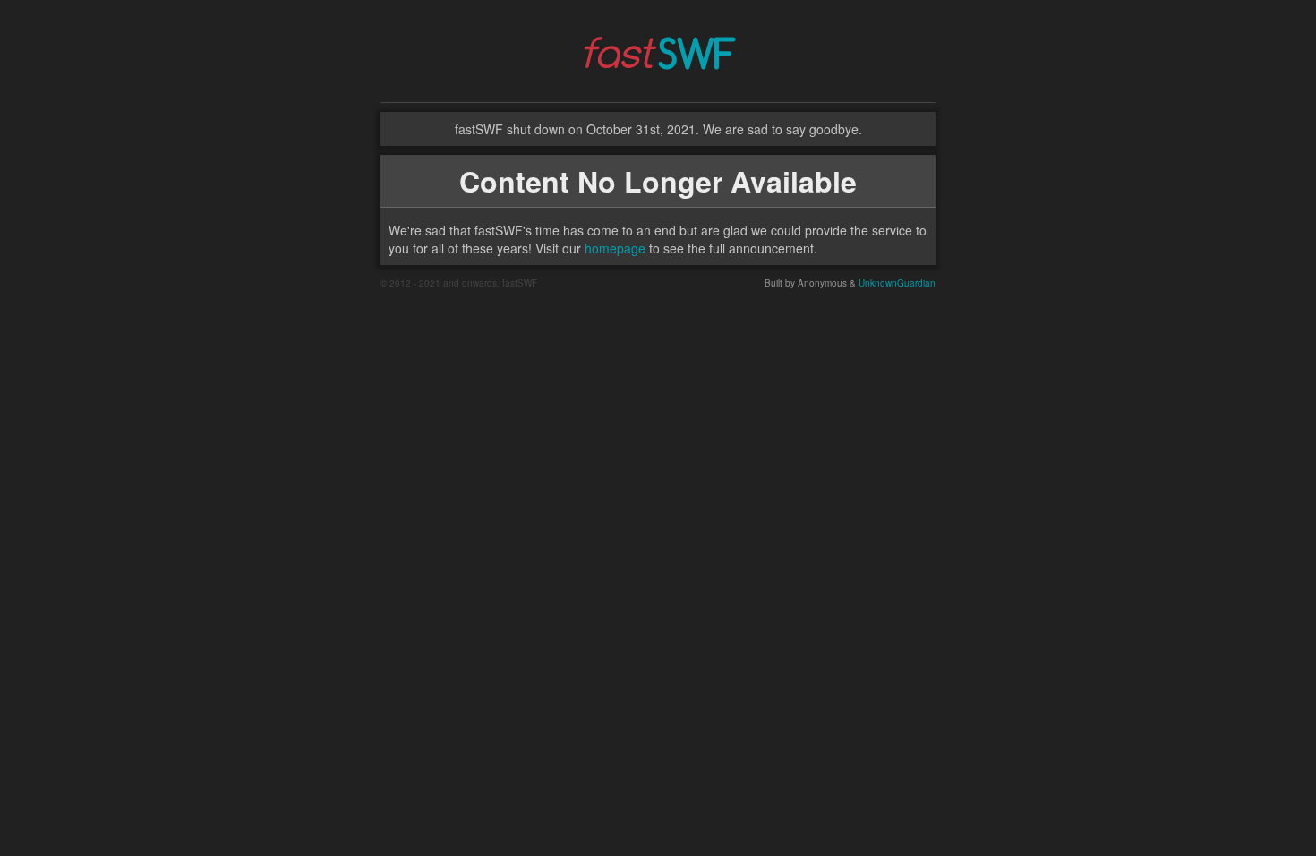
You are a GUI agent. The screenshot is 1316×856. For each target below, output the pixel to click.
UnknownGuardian (897, 283)
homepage (615, 248)
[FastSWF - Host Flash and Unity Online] (658, 49)
